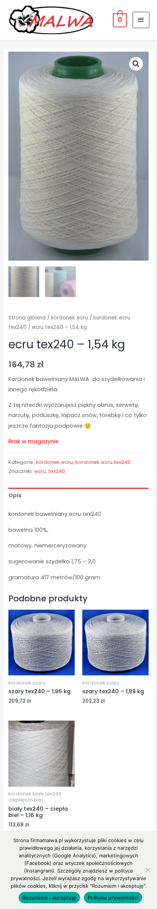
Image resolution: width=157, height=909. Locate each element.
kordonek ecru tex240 (103, 462)
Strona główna (27, 317)
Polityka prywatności (113, 898)
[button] (136, 64)
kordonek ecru (69, 317)
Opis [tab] (15, 495)
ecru (40, 471)
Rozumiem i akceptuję (49, 898)
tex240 (56, 471)
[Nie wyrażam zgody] (147, 870)
